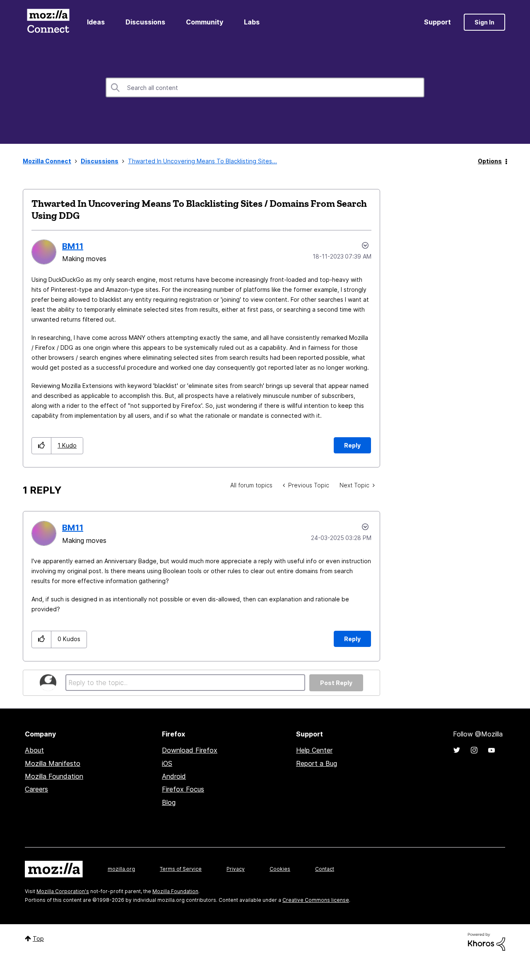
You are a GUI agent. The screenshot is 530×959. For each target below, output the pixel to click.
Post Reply (336, 682)
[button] (41, 446)
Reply (352, 445)
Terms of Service (181, 869)
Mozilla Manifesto (52, 763)
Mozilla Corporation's (62, 891)
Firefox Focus (183, 789)
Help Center (314, 750)
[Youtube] (491, 750)
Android (174, 776)
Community (204, 22)
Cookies (280, 869)
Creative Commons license (315, 900)
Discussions (145, 22)
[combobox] (265, 87)
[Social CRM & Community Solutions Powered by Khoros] (486, 940)
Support (437, 22)
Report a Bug (316, 763)
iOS (167, 763)
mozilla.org (121, 869)
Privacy (235, 869)
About (34, 750)
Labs (252, 22)
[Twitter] (456, 750)
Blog (169, 802)
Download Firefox (189, 750)
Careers (36, 789)
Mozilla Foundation (54, 776)
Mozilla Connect (48, 22)
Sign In (484, 22)
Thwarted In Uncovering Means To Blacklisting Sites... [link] (202, 161)
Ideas (96, 22)
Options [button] (490, 161)
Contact (324, 869)
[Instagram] (474, 750)
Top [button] (38, 938)
